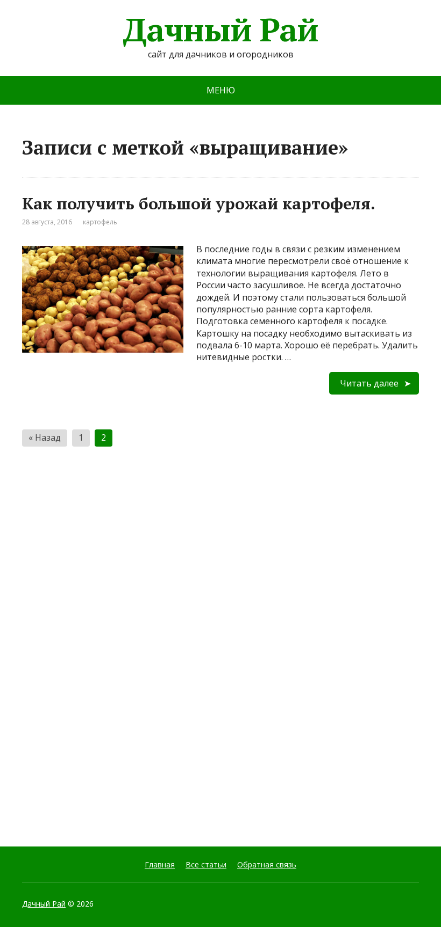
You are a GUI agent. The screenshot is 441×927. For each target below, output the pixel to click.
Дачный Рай (220, 29)
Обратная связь (266, 864)
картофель (100, 222)
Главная (160, 864)
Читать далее (369, 383)
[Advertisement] (102, 650)
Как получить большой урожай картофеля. (198, 203)
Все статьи (206, 864)
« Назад (45, 437)
